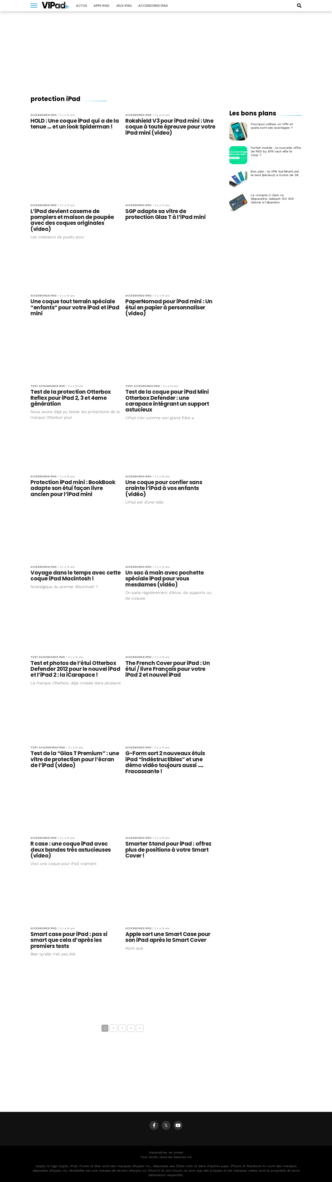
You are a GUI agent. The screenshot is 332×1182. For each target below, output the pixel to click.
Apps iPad (101, 5)
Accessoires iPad (153, 5)
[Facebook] (154, 1125)
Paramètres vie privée (166, 1152)
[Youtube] (177, 1125)
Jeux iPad (124, 5)
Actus (81, 5)
